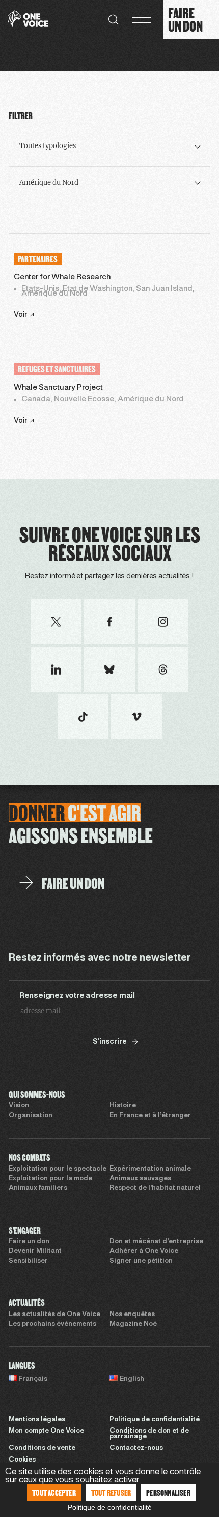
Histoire (123, 1106)
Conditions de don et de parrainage (149, 1434)
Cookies (22, 1460)
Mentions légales (37, 1420)
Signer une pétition (141, 1261)
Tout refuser (111, 1492)
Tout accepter (54, 1492)
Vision (19, 1106)
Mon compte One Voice (46, 1431)
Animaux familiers (38, 1188)
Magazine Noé (133, 1324)
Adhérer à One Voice (144, 1251)
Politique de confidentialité (155, 1420)
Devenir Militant (35, 1251)
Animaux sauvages (140, 1179)
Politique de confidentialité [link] (110, 1507)
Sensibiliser (28, 1261)
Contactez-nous (136, 1448)
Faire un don (29, 1242)
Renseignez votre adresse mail (77, 995)
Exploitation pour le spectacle (57, 1169)
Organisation (30, 1116)
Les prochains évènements (52, 1324)
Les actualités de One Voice (54, 1314)
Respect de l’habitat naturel (155, 1188)
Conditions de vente (42, 1448)
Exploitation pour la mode (50, 1179)
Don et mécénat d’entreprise (156, 1242)
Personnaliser (168, 1492)
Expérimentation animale (150, 1169)
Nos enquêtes (132, 1314)
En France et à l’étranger (150, 1116)
